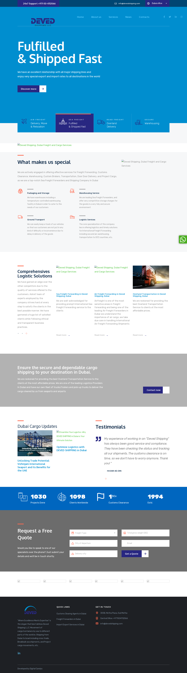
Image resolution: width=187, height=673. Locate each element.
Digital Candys (36, 669)
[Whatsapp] (183, 239)
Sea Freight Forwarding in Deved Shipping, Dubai (71, 295)
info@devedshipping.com (111, 624)
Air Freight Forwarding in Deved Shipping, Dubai (109, 295)
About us (96, 16)
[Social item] (19, 653)
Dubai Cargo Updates (37, 426)
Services (113, 16)
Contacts (144, 16)
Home (80, 16)
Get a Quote (131, 553)
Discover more (55, 91)
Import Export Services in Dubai (70, 624)
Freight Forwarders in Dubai (69, 619)
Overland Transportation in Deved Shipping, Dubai (149, 295)
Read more (61, 335)
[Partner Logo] (29, 584)
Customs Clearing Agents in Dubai (71, 614)
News (128, 16)
